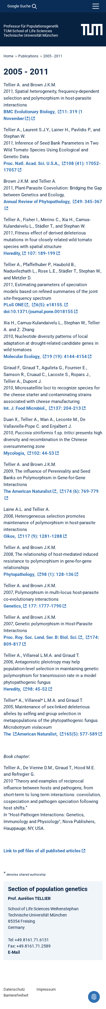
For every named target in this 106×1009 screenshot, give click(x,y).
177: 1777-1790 (44, 606)
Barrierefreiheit (16, 995)
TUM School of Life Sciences (28, 31)
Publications (28, 56)
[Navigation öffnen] (95, 6)
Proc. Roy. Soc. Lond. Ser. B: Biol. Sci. (40, 637)
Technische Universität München (31, 35)
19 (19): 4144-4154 (67, 356)
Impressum (46, 989)
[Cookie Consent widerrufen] (94, 997)
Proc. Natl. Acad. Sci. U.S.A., (32, 163)
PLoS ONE (14, 304)
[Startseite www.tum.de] (91, 29)
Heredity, (12, 253)
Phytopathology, (20, 574)
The (8, 734)
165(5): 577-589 (80, 734)
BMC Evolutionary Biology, (30, 111)
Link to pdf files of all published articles (42, 850)
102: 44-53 (43, 453)
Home (8, 56)
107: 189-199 (40, 253)
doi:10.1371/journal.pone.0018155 (38, 311)
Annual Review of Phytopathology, (38, 201)
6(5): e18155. (49, 304)
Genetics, (13, 606)
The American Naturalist (28, 491)
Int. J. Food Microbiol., (26, 408)
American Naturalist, (38, 734)
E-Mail (14, 952)
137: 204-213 (67, 408)
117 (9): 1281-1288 (42, 536)
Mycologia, (15, 453)
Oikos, (10, 536)
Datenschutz (14, 989)
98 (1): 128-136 (58, 574)
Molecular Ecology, (23, 356)
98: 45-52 (37, 689)
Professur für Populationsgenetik (31, 26)
